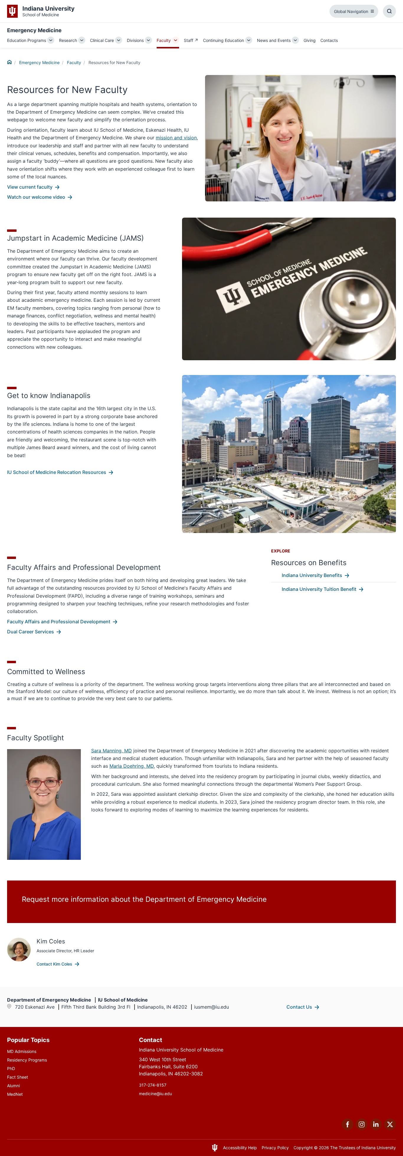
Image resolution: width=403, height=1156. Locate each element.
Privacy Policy (275, 1147)
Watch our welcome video (36, 197)
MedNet (15, 1094)
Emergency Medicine (34, 30)
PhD (11, 1068)
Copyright (303, 1147)
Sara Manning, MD (111, 751)
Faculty (164, 40)
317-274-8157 (152, 1084)
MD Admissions (21, 1051)
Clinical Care (102, 40)
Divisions (135, 40)
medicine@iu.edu (155, 1093)
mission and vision (176, 138)
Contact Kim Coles (54, 963)
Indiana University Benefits (312, 575)
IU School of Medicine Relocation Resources (56, 472)
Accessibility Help (240, 1147)
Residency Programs (27, 1059)
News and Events (274, 40)
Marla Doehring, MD (131, 766)
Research (68, 40)
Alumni (13, 1085)
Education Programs (26, 40)
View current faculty (30, 187)
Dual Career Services (30, 632)
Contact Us (299, 1007)
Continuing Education (223, 40)
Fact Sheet (17, 1077)
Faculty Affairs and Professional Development (58, 622)
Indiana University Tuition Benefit (319, 589)
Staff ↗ (191, 40)
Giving (310, 40)
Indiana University (378, 1147)
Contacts (329, 40)
